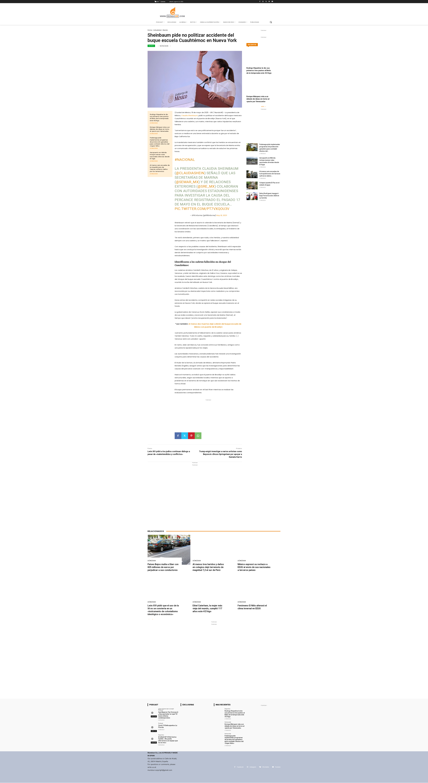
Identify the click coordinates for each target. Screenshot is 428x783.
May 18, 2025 (221, 215)
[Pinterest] (191, 435)
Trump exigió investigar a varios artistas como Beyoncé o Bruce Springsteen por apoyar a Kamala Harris (220, 454)
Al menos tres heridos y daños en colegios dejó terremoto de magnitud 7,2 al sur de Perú (208, 567)
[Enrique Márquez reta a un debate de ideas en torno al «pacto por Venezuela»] (263, 88)
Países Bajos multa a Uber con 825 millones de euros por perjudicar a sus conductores (163, 567)
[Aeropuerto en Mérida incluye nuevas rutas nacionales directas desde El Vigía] (252, 161)
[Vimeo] (269, 1)
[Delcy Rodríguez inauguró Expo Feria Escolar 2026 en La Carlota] (252, 196)
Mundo (165, 30)
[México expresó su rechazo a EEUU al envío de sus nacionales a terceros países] (259, 550)
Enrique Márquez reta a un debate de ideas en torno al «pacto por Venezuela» (160, 129)
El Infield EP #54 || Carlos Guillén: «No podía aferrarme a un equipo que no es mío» (168, 739)
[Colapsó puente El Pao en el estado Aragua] (252, 185)
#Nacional (185, 159)
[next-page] (152, 619)
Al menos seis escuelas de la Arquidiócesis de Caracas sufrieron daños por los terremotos (160, 168)
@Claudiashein (190, 173)
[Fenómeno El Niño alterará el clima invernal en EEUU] (259, 591)
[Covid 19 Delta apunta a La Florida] (152, 727)
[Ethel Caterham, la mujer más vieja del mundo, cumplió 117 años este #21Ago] (214, 591)
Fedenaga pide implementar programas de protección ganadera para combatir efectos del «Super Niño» (159, 142)
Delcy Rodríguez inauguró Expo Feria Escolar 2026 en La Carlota (269, 196)
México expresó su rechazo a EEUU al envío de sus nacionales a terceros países (254, 567)
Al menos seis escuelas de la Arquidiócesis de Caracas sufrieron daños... (269, 174)
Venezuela (228, 722)
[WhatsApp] (198, 435)
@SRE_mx (206, 186)
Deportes (161, 734)
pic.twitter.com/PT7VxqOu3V (202, 209)
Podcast (160, 723)
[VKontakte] (260, 767)
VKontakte (265, 767)
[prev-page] (149, 619)
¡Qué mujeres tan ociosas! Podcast (166, 709)
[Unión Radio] (172, 12)
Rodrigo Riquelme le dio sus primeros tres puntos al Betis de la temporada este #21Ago (159, 117)
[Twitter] (266, 1)
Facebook (240, 767)
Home (150, 30)
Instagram (253, 767)
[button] (271, 22)
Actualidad (157, 30)
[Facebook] (260, 1)
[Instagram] (263, 1)
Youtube (277, 767)
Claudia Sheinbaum (189, 115)
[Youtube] (272, 1)
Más (262, 106)
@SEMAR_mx (187, 182)
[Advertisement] (208, 416)
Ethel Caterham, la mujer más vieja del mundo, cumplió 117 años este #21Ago (207, 608)
